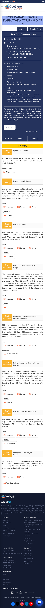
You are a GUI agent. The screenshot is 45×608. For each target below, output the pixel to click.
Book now (22, 29)
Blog (4, 577)
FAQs (4, 574)
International (32, 530)
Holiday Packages (33, 525)
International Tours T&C (9, 562)
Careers (5, 525)
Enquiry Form (28, 561)
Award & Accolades (8, 533)
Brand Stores (28, 553)
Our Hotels (27, 538)
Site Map (26, 563)
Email (20, 139)
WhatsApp (35, 139)
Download (8, 139)
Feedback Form (28, 558)
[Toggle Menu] (2, 7)
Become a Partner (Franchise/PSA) (12, 553)
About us (5, 520)
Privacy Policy (7, 565)
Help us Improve (7, 585)
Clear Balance (6, 582)
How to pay (6, 579)
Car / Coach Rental (29, 541)
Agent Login (6, 536)
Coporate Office (28, 551)
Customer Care (28, 556)
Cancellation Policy (8, 568)
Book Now (9, 127)
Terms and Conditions (32, 132)
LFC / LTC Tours (28, 543)
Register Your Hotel (8, 551)
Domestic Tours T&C (9, 560)
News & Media (7, 523)
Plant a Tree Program (9, 528)
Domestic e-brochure (9, 530)
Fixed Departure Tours (34, 521)
